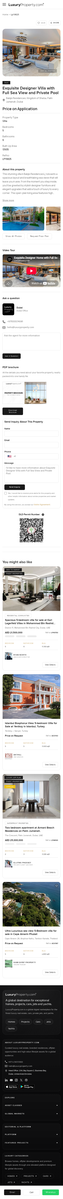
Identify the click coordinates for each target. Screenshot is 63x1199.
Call (32, 1192)
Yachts (11, 1028)
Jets (48, 1021)
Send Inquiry (14, 487)
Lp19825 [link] (15, 14)
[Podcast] (26, 1080)
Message (9, 463)
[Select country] (9, 456)
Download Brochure (12, 411)
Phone (7, 451)
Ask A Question (11, 356)
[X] (21, 1080)
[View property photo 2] (23, 218)
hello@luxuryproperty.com (20, 1066)
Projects (25, 1021)
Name (7, 428)
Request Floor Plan (39, 236)
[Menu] (4, 4)
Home (5, 14)
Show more (8, 200)
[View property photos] (31, 52)
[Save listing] (57, 570)
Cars (38, 1021)
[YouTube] (11, 1080)
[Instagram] (16, 1080)
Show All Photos (14, 236)
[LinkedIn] (6, 1080)
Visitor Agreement (42, 504)
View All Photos (47, 71)
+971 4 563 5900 (15, 1062)
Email (7, 440)
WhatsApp (51, 1192)
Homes (11, 1021)
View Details (50, 664)
